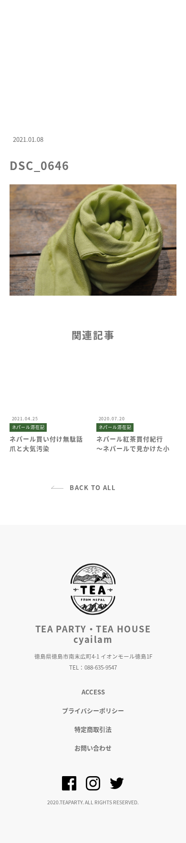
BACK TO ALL (93, 487)
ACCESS (93, 691)
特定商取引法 (93, 729)
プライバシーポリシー (93, 710)
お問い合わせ (93, 747)
